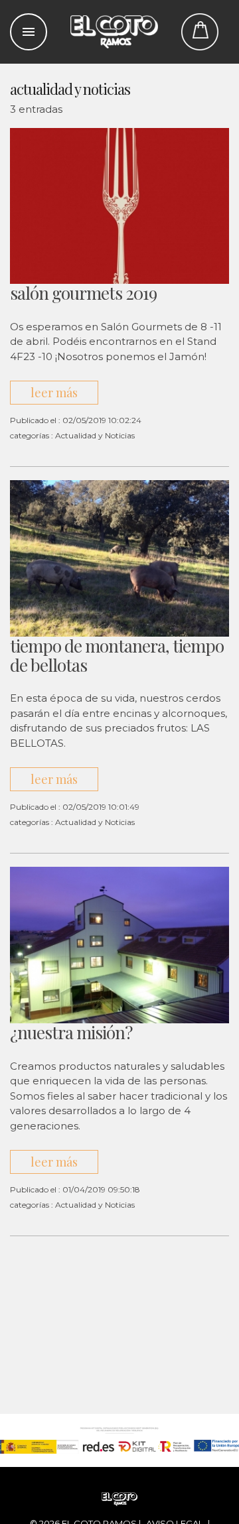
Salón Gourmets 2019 (83, 292)
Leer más (54, 393)
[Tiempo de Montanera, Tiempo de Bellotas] (119, 558)
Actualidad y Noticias (95, 435)
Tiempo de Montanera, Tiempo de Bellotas (117, 655)
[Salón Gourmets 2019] (119, 205)
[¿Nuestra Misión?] (119, 944)
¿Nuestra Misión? (71, 1032)
